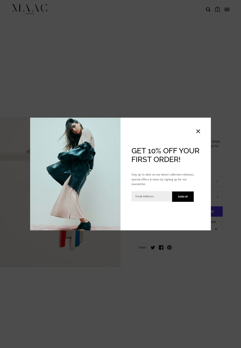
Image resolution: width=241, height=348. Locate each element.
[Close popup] (198, 131)
